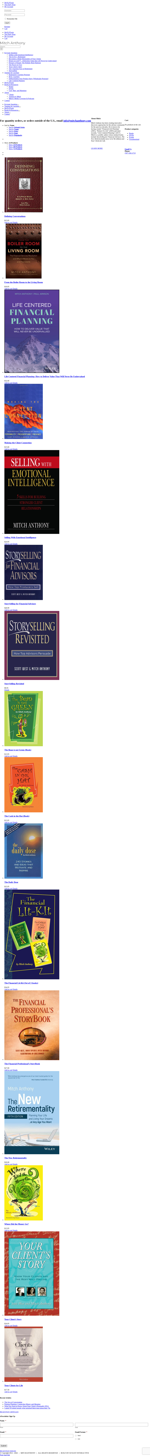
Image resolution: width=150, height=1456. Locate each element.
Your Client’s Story (13, 1319)
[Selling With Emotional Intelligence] (47, 492)
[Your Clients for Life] (47, 1354)
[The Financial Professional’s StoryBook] (47, 1025)
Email (3, 1432)
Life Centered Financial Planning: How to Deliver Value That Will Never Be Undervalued (44, 376)
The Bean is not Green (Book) (17, 750)
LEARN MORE (97, 148)
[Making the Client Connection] (47, 411)
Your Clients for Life (13, 1385)
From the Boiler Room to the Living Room (23, 282)
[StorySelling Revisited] (47, 645)
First (1, 1427)
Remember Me (12, 19)
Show (15, 145)
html (79, 1435)
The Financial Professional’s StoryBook (22, 1064)
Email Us (128, 149)
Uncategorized (134, 139)
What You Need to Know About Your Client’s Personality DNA (26, 1406)
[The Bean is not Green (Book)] (47, 719)
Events (131, 137)
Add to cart (8, 222)
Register (7, 27)
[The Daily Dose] (47, 851)
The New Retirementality (15, 1158)
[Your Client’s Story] (47, 1273)
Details (15, 222)
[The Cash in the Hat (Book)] (47, 785)
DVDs (131, 135)
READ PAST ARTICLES (9, 1412)
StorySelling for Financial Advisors (20, 604)
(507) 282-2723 (130, 153)
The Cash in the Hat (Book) (16, 816)
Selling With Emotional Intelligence (20, 537)
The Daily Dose (11, 882)
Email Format (81, 1432)
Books (131, 133)
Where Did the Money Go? (16, 1224)
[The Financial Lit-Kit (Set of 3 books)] (47, 935)
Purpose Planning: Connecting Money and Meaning (22, 1404)
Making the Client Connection (18, 443)
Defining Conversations (14, 216)
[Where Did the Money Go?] (47, 1193)
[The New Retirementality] (47, 1113)
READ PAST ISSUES (8, 1451)
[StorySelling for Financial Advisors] (47, 572)
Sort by (17, 127)
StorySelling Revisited (14, 684)
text (79, 1439)
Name (3, 1421)
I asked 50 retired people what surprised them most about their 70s (27, 1408)
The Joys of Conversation (13, 1402)
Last (76, 1427)
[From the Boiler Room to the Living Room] (47, 251)
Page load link (5, 1455)
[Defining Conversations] (47, 185)
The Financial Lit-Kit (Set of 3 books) (21, 983)
